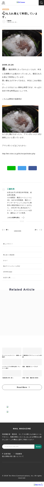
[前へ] (3, 229)
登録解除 (18, 454)
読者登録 (7, 454)
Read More (22, 387)
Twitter (22, 168)
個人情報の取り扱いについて (13, 456)
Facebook (32, 168)
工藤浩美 (9, 20)
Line (11, 168)
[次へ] (40, 229)
